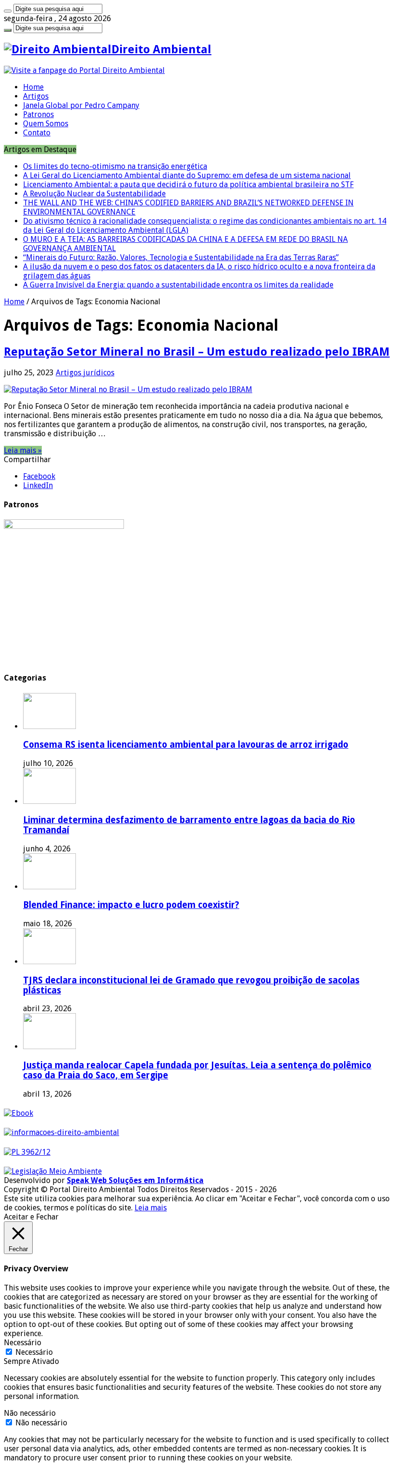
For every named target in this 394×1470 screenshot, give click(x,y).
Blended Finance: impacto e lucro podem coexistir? (131, 905)
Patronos (38, 114)
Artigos (36, 96)
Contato (36, 132)
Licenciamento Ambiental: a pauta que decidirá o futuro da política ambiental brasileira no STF (188, 184)
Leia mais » (23, 450)
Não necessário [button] (30, 1413)
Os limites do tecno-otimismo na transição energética (115, 166)
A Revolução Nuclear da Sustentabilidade (94, 193)
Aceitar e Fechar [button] (31, 1216)
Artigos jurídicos (85, 372)
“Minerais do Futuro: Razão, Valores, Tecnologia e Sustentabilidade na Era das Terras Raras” (181, 257)
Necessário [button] (22, 1342)
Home (33, 87)
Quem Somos (45, 123)
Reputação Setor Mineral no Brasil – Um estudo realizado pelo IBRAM (197, 352)
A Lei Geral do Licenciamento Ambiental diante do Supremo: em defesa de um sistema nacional (187, 175)
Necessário (34, 1352)
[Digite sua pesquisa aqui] (8, 11)
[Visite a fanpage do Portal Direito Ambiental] (84, 70)
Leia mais (151, 1207)
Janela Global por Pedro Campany (81, 105)
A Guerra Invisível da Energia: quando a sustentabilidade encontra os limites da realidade (178, 284)
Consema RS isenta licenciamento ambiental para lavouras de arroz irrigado (185, 745)
